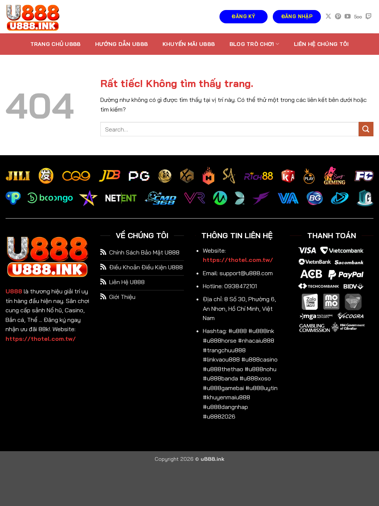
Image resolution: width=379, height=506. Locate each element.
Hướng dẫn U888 (121, 44)
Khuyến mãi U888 (188, 44)
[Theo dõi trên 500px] (358, 16)
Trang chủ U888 (55, 44)
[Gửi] (366, 129)
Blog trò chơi (251, 44)
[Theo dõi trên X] (328, 16)
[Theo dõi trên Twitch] (369, 16)
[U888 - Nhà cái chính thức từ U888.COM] (43, 16)
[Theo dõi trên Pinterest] (338, 16)
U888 (14, 291)
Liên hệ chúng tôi (321, 44)
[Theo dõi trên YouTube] (348, 16)
